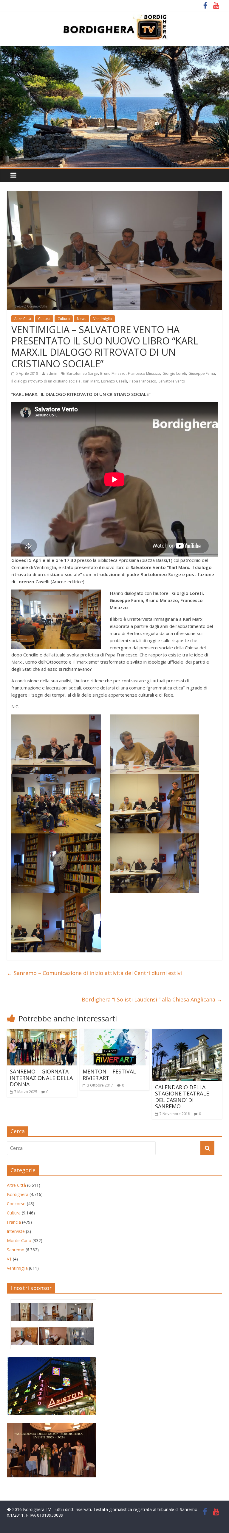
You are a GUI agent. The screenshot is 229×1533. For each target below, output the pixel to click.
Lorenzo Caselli (114, 381)
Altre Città (22, 318)
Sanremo (15, 1250)
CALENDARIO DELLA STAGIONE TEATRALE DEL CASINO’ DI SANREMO (182, 1097)
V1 (9, 1259)
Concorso (16, 1203)
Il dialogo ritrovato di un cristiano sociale (46, 381)
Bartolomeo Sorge (82, 373)
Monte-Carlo (19, 1240)
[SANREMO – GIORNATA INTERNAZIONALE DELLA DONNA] (42, 1032)
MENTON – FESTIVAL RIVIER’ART (109, 1074)
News (81, 318)
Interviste (16, 1231)
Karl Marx (91, 381)
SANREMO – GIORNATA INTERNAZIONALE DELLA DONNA (41, 1078)
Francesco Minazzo (144, 373)
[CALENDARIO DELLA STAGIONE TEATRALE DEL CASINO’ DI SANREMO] (187, 1032)
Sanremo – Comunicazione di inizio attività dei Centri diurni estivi (94, 972)
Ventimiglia (102, 318)
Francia (14, 1222)
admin (52, 373)
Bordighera (17, 1194)
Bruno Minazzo (113, 373)
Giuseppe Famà (201, 373)
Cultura (44, 318)
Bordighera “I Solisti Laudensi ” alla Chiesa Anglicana (152, 999)
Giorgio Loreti (174, 373)
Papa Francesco (142, 381)
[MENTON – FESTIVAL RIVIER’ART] (115, 1032)
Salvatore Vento (172, 381)
